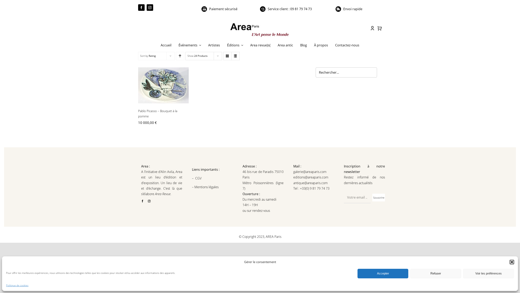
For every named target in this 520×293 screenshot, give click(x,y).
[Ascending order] (180, 56)
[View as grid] (227, 56)
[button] (512, 262)
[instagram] (150, 7)
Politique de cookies (17, 285)
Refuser (435, 273)
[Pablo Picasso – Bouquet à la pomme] (163, 85)
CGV (198, 178)
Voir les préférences (488, 273)
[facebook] (141, 7)
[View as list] (235, 56)
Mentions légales (206, 187)
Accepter (383, 273)
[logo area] (260, 23)
